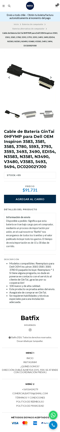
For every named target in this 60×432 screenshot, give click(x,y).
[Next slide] (50, 77)
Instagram (30, 362)
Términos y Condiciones (30, 398)
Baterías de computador (32, 24)
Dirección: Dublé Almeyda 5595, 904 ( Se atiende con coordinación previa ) (30, 371)
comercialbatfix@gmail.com (30, 393)
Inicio (16, 24)
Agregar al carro (30, 199)
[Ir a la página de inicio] (30, 6)
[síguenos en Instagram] (30, 330)
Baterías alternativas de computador (28, 29)
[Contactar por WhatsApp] (53, 415)
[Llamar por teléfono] (53, 425)
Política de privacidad (30, 406)
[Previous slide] (9, 77)
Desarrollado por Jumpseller (30, 341)
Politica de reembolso (30, 402)
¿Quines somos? (30, 366)
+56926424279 (30, 389)
